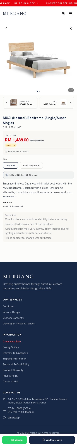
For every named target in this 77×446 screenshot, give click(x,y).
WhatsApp (17, 440)
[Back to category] (6, 28)
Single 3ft (10, 165)
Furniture (8, 306)
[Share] (71, 28)
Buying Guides (11, 347)
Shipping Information (15, 358)
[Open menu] (70, 13)
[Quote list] (63, 13)
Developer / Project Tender (19, 323)
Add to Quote (54, 440)
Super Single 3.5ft (31, 165)
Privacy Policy (10, 375)
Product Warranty (13, 370)
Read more (8, 196)
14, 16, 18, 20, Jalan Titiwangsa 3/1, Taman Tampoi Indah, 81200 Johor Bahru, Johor (37, 400)
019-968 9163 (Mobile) (21, 411)
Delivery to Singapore (15, 352)
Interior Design (11, 312)
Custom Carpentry (13, 317)
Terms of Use (10, 381)
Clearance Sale (12, 341)
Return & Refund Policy (16, 364)
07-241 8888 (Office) (19, 408)
